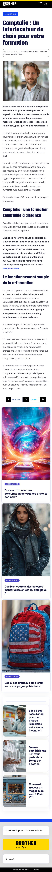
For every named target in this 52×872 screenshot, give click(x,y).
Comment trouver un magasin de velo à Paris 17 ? (36, 791)
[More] (43, 399)
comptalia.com (11, 268)
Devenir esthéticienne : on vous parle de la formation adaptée (37, 756)
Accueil (5, 52)
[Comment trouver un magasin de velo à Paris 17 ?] (14, 791)
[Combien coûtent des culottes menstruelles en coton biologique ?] (26, 539)
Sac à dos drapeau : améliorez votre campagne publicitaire (24, 684)
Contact (10, 859)
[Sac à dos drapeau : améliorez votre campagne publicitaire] (26, 636)
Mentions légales (14, 830)
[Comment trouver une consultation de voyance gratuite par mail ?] (26, 443)
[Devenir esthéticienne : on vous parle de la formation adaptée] (14, 756)
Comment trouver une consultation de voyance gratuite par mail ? (26, 494)
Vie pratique (10, 14)
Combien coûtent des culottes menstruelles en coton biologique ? (26, 590)
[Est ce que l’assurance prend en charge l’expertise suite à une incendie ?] (14, 721)
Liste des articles (34, 830)
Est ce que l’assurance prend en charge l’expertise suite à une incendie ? (36, 720)
